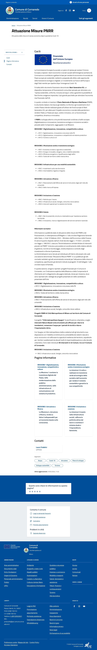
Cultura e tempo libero (35, 582)
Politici (6, 582)
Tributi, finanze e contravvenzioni (55, 587)
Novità (25, 18)
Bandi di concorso (56, 619)
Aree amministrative (11, 565)
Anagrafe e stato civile (35, 568)
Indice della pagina (11, 52)
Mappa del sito (23, 642)
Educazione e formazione (36, 585)
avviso (74, 568)
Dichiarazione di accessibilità (60, 633)
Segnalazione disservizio (35, 619)
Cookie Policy (34, 642)
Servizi (34, 18)
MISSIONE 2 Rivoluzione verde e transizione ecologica (78, 366)
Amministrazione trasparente (56, 611)
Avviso (74, 565)
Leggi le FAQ (31, 606)
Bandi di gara (54, 623)
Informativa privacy (56, 626)
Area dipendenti (55, 616)
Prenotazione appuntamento (32, 611)
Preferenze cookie (10, 642)
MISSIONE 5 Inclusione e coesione (77, 408)
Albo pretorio (54, 606)
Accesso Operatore (11, 645)
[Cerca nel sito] (89, 10)
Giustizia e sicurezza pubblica (57, 567)
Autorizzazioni (32, 575)
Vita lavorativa (55, 596)
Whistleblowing (32, 623)
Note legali (53, 630)
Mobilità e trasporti (56, 575)
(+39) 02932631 (16, 616)
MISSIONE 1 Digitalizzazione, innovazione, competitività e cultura (48, 367)
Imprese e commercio (57, 572)
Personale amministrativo (13, 579)
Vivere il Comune (48, 18)
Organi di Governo (10, 575)
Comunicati (76, 572)
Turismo (52, 592)
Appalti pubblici (32, 572)
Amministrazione (12, 18)
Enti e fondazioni (10, 572)
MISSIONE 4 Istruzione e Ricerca (47, 408)
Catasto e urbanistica (34, 579)
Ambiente (30, 565)
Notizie (74, 575)
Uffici (6, 585)
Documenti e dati (10, 568)
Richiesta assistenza (34, 616)
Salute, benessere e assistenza (56, 581)
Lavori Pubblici (41, 447)
